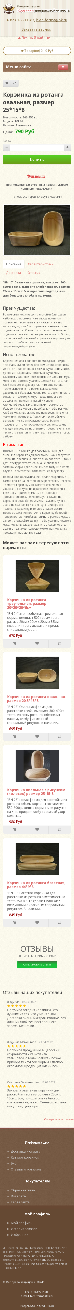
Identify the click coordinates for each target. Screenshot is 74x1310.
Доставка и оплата (25, 1151)
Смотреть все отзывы (59, 1119)
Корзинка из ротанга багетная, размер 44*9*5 (36, 884)
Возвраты (18, 1196)
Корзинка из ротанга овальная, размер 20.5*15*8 (36, 698)
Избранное (19, 1235)
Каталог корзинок (25, 1157)
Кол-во (7, 141)
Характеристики (40, 264)
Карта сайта (20, 1202)
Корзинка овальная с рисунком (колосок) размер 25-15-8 (36, 791)
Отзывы (34, 272)
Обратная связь (23, 1190)
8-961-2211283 (22, 20)
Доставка (13, 272)
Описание (13, 264)
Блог (14, 1163)
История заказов (24, 1229)
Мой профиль (21, 1223)
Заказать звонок (36, 29)
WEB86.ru (47, 1306)
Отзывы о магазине (26, 1169)
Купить (37, 159)
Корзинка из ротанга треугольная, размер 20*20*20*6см (26, 603)
